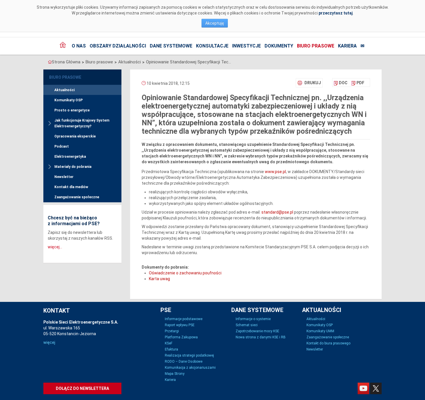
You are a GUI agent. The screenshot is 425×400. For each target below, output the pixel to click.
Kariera (347, 46)
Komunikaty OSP (68, 100)
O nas (79, 46)
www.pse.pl (275, 171)
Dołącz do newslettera (82, 388)
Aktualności (129, 62)
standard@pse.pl (277, 212)
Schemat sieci (247, 325)
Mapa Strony (174, 374)
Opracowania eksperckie (75, 136)
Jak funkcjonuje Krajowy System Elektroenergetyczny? (81, 123)
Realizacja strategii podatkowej (189, 355)
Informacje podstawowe (183, 319)
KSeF (168, 343)
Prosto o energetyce (72, 110)
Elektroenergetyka (70, 157)
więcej (49, 342)
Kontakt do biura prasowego (328, 343)
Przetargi (172, 331)
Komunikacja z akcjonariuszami (190, 368)
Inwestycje (246, 46)
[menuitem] (341, 82)
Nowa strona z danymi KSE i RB (261, 337)
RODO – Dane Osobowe (183, 361)
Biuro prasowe (315, 46)
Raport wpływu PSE (180, 325)
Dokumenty (279, 46)
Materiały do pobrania (72, 167)
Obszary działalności (118, 46)
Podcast (61, 146)
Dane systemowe (171, 46)
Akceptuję (214, 23)
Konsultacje (212, 46)
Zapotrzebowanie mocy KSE (257, 331)
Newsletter (63, 177)
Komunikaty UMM (320, 331)
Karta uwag (159, 278)
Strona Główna (66, 62)
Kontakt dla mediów (71, 187)
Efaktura (171, 349)
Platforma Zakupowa (181, 337)
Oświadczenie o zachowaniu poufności (185, 273)
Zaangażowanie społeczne (76, 197)
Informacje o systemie (253, 319)
